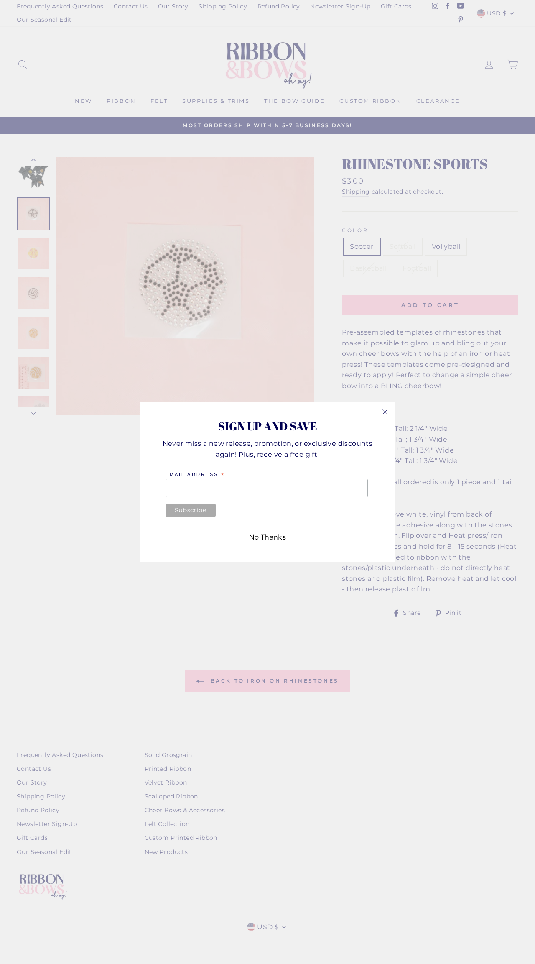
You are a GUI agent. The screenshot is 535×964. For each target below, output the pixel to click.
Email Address (195, 475)
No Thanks (267, 537)
